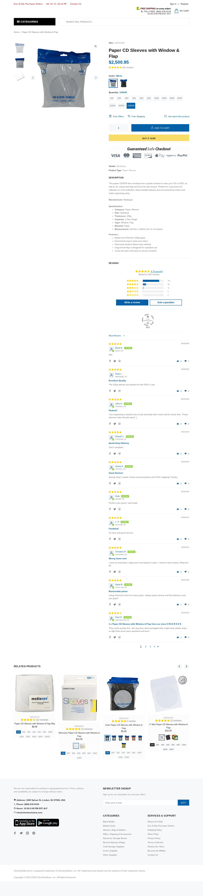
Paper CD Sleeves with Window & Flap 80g (34, 723)
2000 (164, 98)
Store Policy (153, 834)
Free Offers (118, 116)
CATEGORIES (29, 21)
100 (112, 98)
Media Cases (109, 826)
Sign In (173, 4)
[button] (115, 67)
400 (134, 98)
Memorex (79, 726)
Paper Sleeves (129, 170)
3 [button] (150, 646)
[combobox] (123, 21)
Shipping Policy (155, 830)
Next (96, 77)
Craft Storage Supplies (113, 846)
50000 (121, 105)
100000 (130, 105)
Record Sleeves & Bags (114, 842)
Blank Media (109, 821)
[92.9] (148, 320)
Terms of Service (155, 842)
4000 (172, 98)
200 (119, 98)
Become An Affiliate (157, 851)
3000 (28, 737)
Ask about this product (178, 116)
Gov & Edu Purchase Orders (161, 826)
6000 (179, 98)
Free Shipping (138, 116)
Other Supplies (110, 855)
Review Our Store (156, 846)
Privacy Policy (154, 838)
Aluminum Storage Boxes (115, 838)
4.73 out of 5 (157, 271)
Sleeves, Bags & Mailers (114, 830)
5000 (127, 757)
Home (16, 32)
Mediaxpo (121, 166)
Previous (33, 77)
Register (185, 4)
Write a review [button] (132, 302)
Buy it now (148, 138)
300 (126, 98)
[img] (115, 344)
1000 (156, 98)
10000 (112, 105)
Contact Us (153, 855)
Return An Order (155, 821)
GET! (183, 803)
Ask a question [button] (165, 302)
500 (141, 98)
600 (149, 98)
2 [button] (145, 646)
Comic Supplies (110, 851)
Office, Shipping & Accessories (117, 834)
